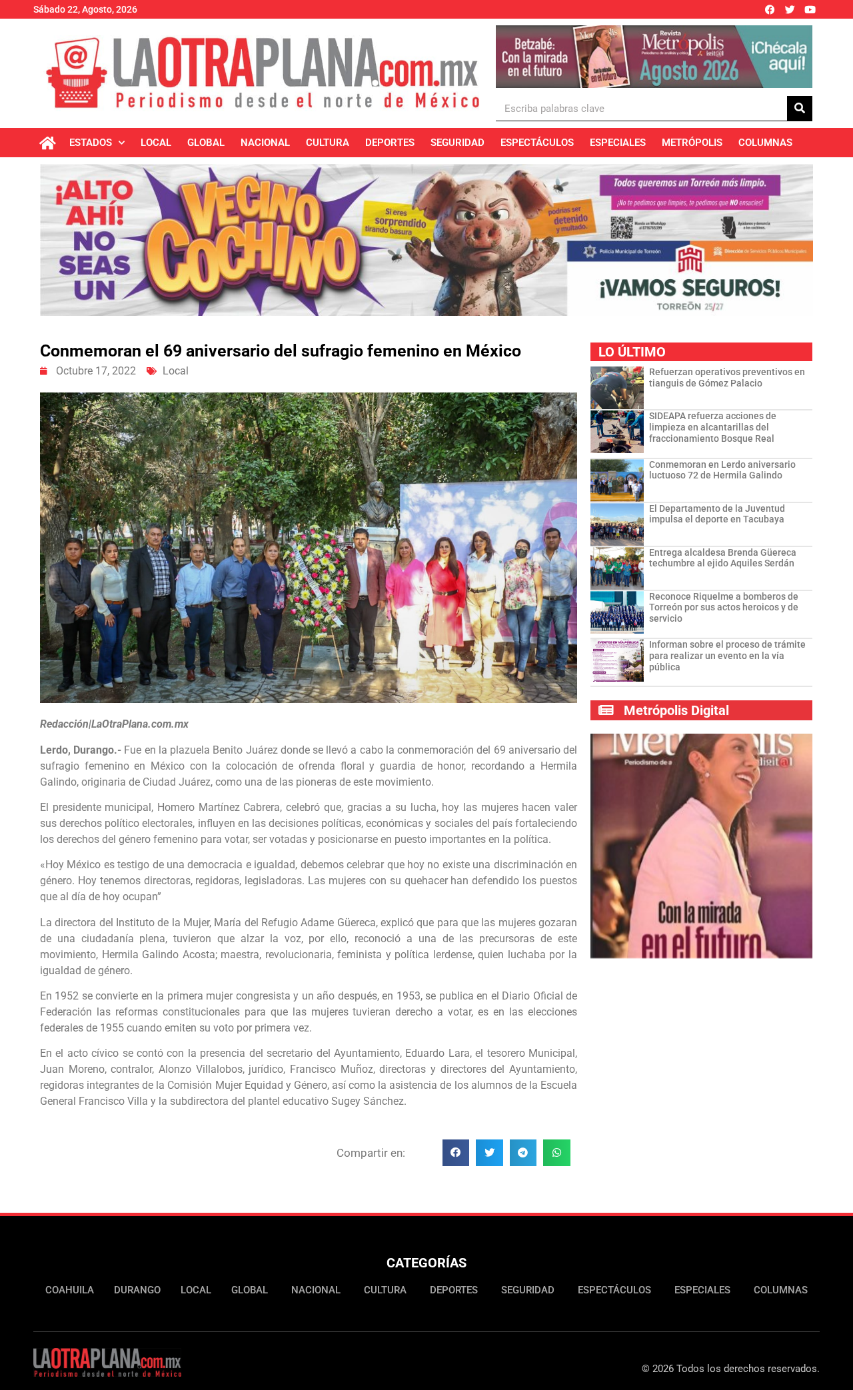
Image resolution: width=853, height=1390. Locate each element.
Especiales (618, 143)
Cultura (327, 143)
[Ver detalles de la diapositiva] (654, 56)
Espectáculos (537, 143)
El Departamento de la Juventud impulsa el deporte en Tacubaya (717, 514)
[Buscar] (799, 108)
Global (206, 143)
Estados (90, 143)
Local (156, 143)
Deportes (390, 143)
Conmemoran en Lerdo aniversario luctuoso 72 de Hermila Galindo (722, 470)
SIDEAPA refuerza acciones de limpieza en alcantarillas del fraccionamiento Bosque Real (712, 427)
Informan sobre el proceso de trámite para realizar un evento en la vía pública (727, 655)
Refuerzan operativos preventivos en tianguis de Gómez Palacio (727, 377)
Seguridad (457, 143)
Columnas (765, 143)
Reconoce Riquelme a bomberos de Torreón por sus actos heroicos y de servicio (723, 607)
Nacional (265, 143)
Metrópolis (692, 143)
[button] (456, 1153)
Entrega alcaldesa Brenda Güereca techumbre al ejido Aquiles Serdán (722, 558)
